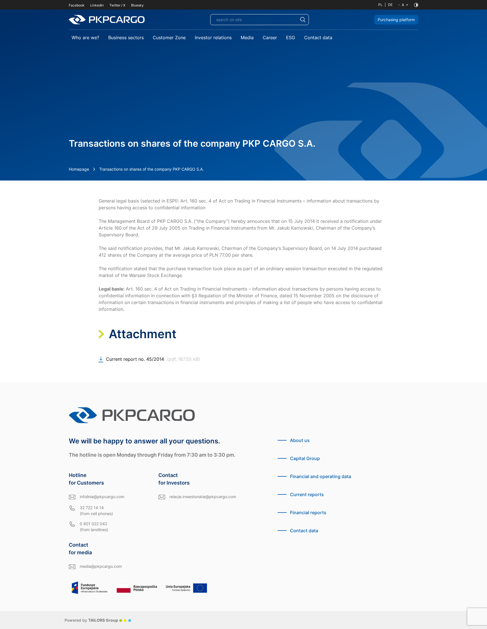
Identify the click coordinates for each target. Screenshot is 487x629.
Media (247, 37)
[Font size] (403, 4)
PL (380, 5)
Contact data (318, 37)
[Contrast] (416, 5)
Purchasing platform (396, 19)
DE (390, 5)
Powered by (91, 620)
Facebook (77, 5)
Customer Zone (169, 37)
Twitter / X (117, 5)
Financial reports (308, 512)
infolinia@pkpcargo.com (102, 496)
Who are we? (85, 37)
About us (300, 440)
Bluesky (137, 5)
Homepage (79, 169)
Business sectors (126, 37)
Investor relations (213, 37)
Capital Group (305, 458)
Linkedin (97, 5)
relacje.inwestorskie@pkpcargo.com (202, 496)
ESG (290, 37)
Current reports (307, 494)
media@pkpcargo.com (101, 566)
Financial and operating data (320, 476)
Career (270, 37)
